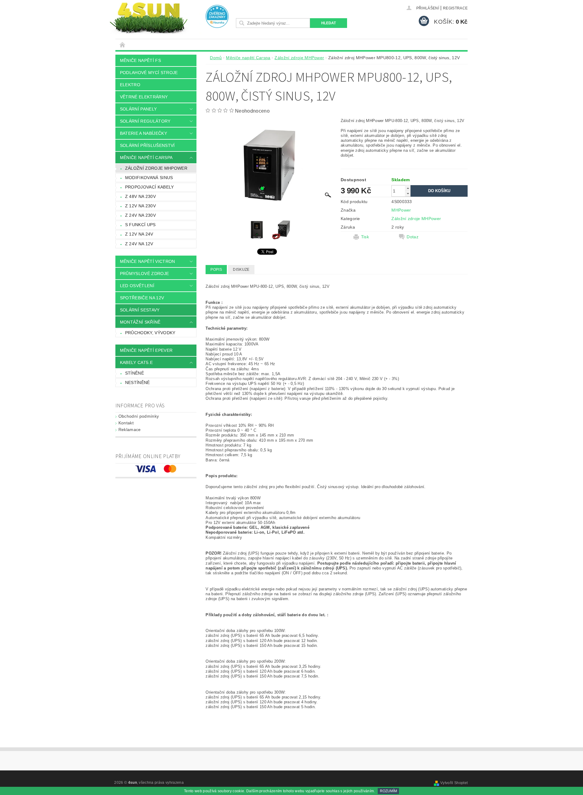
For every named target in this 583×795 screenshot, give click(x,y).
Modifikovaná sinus (149, 177)
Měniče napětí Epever (146, 350)
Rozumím (388, 791)
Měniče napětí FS (140, 60)
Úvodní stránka (122, 44)
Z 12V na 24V (139, 234)
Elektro (130, 84)
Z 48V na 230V (140, 196)
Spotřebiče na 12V (142, 297)
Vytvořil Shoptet (454, 783)
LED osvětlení (137, 285)
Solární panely (138, 109)
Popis (216, 269)
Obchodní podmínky (138, 416)
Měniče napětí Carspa (146, 157)
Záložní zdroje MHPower (156, 168)
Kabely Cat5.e (136, 362)
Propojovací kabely (149, 187)
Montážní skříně (140, 322)
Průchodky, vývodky (150, 332)
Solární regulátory (145, 121)
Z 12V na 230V (140, 205)
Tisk (365, 236)
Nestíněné (137, 382)
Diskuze (241, 269)
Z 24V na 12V (139, 243)
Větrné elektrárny (144, 96)
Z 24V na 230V (140, 215)
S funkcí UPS (140, 224)
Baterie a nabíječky (143, 133)
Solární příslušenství (147, 145)
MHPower (401, 210)
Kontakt (126, 422)
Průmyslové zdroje (144, 273)
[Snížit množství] (408, 193)
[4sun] (148, 17)
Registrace (455, 8)
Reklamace (129, 429)
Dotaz (412, 236)
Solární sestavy (140, 309)
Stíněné (134, 373)
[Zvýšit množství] (408, 188)
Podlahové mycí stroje (149, 72)
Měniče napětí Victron (147, 261)
